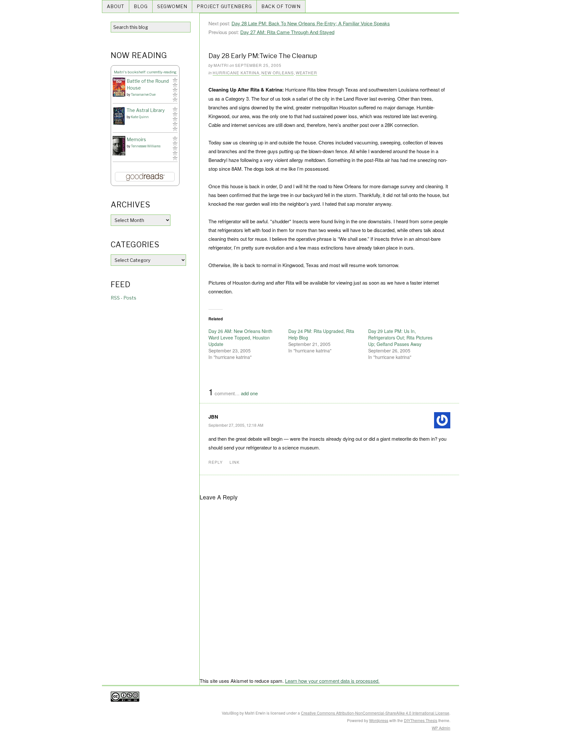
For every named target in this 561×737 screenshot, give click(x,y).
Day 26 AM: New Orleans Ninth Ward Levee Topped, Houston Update (240, 337)
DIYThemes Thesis (420, 720)
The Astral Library (146, 110)
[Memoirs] (119, 146)
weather (306, 72)
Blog (141, 6)
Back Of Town (281, 6)
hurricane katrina (236, 72)
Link (235, 462)
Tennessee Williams (145, 146)
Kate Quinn (140, 117)
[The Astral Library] (119, 116)
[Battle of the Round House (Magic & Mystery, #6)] (119, 87)
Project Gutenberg (224, 6)
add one (249, 393)
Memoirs (136, 139)
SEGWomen (172, 6)
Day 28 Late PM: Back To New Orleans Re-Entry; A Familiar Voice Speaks (310, 23)
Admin (441, 728)
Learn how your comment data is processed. (332, 680)
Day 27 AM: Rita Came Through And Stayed (287, 32)
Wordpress (378, 720)
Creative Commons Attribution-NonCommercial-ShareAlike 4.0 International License (375, 713)
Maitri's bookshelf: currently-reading (145, 72)
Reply (215, 462)
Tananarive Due (143, 94)
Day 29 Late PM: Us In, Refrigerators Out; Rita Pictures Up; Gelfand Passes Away (400, 337)
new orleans (277, 72)
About (115, 6)
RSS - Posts (123, 298)
